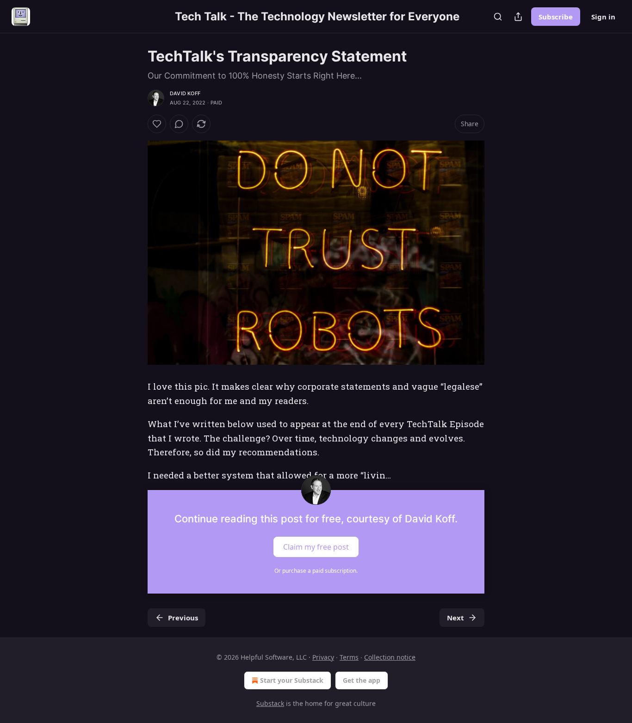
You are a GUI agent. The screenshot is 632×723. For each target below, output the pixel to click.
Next (455, 617)
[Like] (157, 124)
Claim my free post (316, 546)
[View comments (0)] (179, 124)
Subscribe (556, 16)
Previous (183, 617)
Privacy (323, 657)
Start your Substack (291, 680)
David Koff (185, 93)
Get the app (361, 680)
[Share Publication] (518, 16)
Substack (270, 703)
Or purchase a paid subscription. (316, 571)
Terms (349, 657)
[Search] (498, 16)
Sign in (603, 16)
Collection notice (389, 657)
